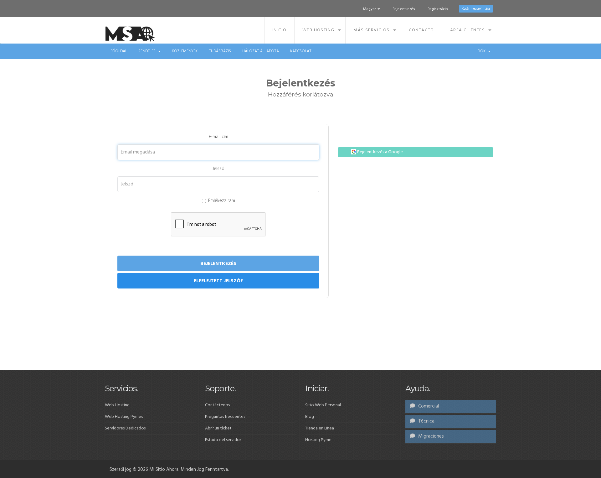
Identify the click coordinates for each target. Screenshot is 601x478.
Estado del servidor (223, 440)
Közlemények (185, 51)
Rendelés (147, 51)
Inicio (279, 30)
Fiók (482, 51)
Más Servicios (371, 30)
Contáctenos (217, 405)
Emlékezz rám (221, 201)
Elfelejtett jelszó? (218, 281)
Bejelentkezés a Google (379, 152)
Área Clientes (467, 30)
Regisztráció (438, 9)
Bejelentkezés (404, 9)
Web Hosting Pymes (124, 416)
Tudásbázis (220, 51)
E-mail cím (218, 137)
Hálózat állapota (260, 51)
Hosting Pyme (318, 440)
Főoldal (118, 51)
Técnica (425, 421)
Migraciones (430, 436)
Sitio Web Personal (323, 405)
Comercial (428, 406)
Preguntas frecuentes (225, 416)
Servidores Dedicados (125, 428)
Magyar (370, 9)
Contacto (421, 30)
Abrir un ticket (218, 428)
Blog (309, 416)
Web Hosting (318, 30)
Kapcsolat (300, 51)
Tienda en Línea (319, 428)
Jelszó (218, 169)
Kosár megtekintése (476, 9)
